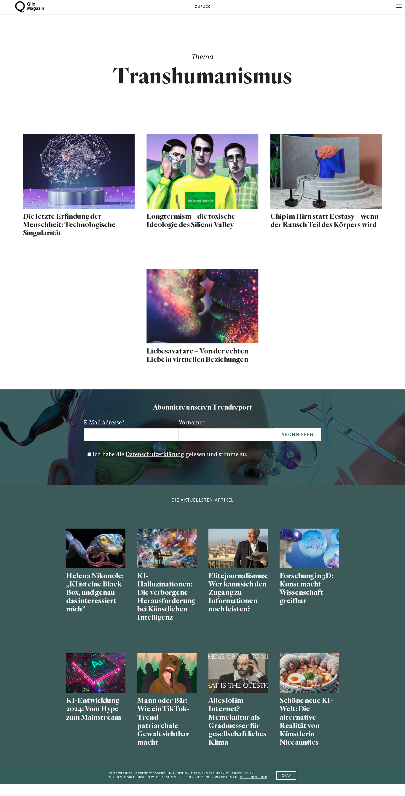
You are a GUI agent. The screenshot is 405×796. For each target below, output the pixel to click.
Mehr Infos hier (253, 777)
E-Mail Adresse (104, 423)
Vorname (192, 423)
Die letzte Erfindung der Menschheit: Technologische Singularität (69, 225)
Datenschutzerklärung (155, 455)
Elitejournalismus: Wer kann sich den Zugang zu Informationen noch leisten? (238, 592)
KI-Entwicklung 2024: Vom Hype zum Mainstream (93, 709)
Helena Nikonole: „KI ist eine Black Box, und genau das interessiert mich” (95, 592)
